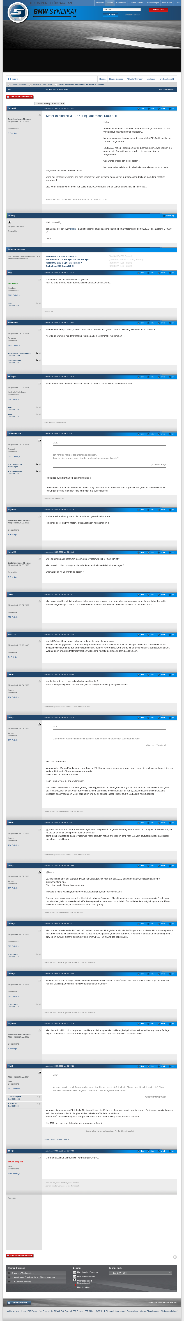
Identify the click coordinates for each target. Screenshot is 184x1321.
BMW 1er (100, 1311)
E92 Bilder (89, 1311)
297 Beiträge (13, 740)
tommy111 (12, 923)
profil (163, 108)
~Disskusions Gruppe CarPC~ (57, 1140)
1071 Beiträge (14, 1089)
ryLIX (10, 1066)
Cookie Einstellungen (149, 1311)
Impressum (120, 1311)
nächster (64, 89)
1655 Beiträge (14, 345)
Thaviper (12, 376)
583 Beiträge (13, 946)
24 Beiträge (13, 657)
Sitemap (109, 1311)
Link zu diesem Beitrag (21, 1281)
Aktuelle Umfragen (135, 79)
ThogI (10, 1151)
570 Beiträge (13, 399)
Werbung (170, 216)
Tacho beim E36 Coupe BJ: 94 (60, 266)
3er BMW (55, 1311)
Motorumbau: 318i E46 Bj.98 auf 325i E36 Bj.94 (67, 259)
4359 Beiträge (14, 1173)
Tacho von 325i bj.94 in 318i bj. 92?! (62, 256)
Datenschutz (132, 1311)
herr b (10, 674)
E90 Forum (32, 1311)
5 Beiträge (12, 133)
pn (173, 108)
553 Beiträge (13, 617)
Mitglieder (151, 79)
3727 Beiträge (14, 456)
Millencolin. (13, 322)
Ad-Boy (11, 215)
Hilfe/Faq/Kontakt (166, 79)
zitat (142, 108)
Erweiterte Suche (132, 15)
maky (10, 594)
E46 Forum (66, 1311)
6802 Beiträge (14, 295)
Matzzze (12, 634)
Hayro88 (12, 108)
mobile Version (13, 1311)
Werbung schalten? (169, 1311)
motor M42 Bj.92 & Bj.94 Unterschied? (64, 263)
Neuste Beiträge (116, 79)
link (152, 108)
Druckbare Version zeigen (23, 1273)
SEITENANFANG (20, 1303)
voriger (56, 89)
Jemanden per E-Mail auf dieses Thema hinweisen (33, 1277)
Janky (10, 717)
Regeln (102, 79)
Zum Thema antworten (21, 97)
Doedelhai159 (14, 434)
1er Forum (44, 1311)
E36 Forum (77, 1311)
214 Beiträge (13, 697)
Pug (10, 272)
